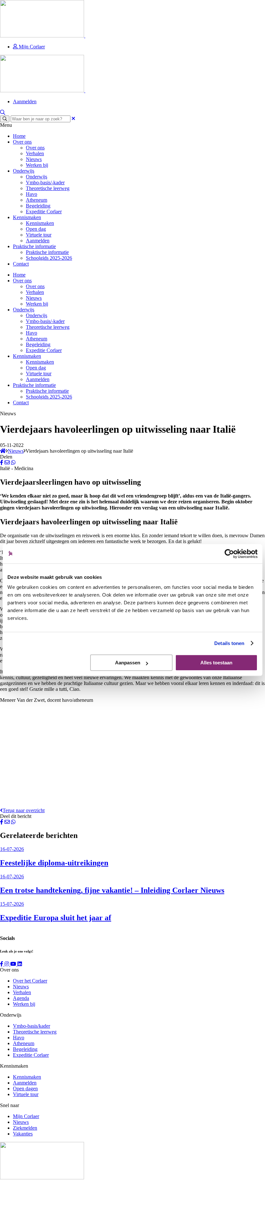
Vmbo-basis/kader (31, 1026)
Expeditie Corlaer (44, 211)
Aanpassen (127, 662)
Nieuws (34, 159)
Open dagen (25, 1088)
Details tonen (229, 643)
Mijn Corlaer (31, 46)
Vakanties (23, 1133)
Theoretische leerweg (47, 188)
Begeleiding (38, 205)
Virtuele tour (38, 234)
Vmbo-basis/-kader (45, 182)
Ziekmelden (25, 1128)
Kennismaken (27, 217)
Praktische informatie (34, 246)
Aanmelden (25, 101)
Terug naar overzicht (24, 810)
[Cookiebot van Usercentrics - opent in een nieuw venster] (229, 554)
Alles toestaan (216, 662)
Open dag (36, 229)
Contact (21, 264)
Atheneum (36, 200)
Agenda (21, 998)
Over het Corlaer (30, 980)
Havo (31, 194)
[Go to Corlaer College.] (3, 451)
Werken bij (37, 165)
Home (19, 136)
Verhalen (35, 153)
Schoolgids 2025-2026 (49, 258)
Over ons (22, 142)
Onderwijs (23, 171)
